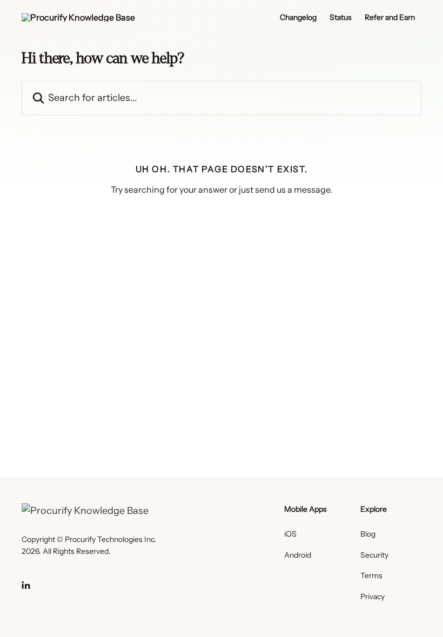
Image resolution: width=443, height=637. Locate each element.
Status (341, 17)
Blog (367, 534)
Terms (371, 575)
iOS (290, 534)
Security (374, 555)
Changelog (298, 17)
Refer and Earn (390, 17)
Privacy (372, 596)
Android (297, 555)
